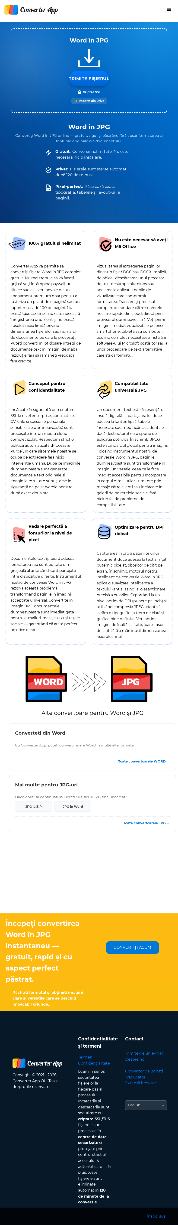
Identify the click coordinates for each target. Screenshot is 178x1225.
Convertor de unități (144, 1071)
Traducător (135, 1077)
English (134, 1105)
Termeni (85, 1057)
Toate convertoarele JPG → (146, 823)
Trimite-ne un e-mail (144, 1053)
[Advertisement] (89, 876)
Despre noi (135, 1059)
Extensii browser (140, 1083)
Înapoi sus (156, 1216)
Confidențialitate (94, 1063)
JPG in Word (73, 806)
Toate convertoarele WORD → (144, 761)
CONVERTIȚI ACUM (132, 947)
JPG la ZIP (33, 806)
